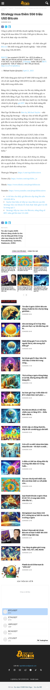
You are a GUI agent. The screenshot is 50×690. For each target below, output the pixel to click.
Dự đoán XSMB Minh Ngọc (23, 687)
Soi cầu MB (38, 687)
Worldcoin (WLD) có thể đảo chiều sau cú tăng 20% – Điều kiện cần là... (34, 412)
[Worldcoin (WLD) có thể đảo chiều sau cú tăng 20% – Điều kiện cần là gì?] (10, 416)
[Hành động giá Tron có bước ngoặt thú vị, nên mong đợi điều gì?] (10, 347)
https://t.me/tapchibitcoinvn (29, 172)
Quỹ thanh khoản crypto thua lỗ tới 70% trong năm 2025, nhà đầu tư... (34, 498)
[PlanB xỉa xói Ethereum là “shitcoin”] (10, 571)
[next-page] (26, 295)
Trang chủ (4, 8)
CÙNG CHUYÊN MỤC (19, 251)
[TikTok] (36, 670)
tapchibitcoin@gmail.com (27, 666)
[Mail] (20, 670)
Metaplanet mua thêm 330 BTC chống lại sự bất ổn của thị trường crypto (40, 270)
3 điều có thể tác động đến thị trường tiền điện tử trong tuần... (35, 463)
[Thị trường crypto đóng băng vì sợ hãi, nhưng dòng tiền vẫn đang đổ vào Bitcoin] (8, 260)
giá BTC (21, 103)
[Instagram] (14, 670)
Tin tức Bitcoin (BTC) (20, 8)
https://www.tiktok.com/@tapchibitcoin (24, 185)
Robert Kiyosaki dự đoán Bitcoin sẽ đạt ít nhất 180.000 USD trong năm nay (8, 289)
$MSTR (4, 57)
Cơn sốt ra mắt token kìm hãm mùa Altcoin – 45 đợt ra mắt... (35, 445)
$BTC (44, 62)
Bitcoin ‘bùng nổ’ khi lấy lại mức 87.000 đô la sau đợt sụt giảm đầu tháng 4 (24, 289)
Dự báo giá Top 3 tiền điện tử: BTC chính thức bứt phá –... (35, 394)
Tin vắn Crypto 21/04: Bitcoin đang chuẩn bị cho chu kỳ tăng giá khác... (35, 308)
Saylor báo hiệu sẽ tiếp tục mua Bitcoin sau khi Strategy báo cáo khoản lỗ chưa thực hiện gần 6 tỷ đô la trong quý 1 (25, 205)
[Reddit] (25, 670)
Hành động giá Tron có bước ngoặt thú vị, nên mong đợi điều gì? (34, 343)
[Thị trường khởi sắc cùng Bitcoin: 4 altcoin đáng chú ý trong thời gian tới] (41, 280)
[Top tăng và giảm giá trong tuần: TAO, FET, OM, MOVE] (10, 553)
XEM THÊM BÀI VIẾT (24, 581)
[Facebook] (2, 27)
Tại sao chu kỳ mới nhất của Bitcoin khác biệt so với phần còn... (34, 481)
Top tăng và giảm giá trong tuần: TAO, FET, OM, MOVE (33, 548)
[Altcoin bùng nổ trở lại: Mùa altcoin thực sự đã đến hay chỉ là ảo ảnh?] (10, 330)
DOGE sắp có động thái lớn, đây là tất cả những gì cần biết (35, 428)
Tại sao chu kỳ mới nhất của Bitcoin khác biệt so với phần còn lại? (24, 269)
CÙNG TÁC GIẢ (33, 251)
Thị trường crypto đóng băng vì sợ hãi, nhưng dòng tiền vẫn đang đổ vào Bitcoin (8, 270)
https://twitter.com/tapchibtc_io (24, 179)
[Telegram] (9, 27)
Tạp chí (11, 8)
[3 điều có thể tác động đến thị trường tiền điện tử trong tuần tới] (10, 467)
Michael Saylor (34, 112)
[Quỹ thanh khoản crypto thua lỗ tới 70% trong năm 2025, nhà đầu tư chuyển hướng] (10, 502)
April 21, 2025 (28, 71)
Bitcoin (4, 47)
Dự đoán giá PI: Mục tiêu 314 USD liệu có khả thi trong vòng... (34, 360)
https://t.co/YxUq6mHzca (10, 66)
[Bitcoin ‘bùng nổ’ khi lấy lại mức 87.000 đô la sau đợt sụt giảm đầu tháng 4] (25, 280)
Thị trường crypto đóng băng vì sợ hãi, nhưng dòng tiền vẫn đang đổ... (35, 377)
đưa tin (24, 112)
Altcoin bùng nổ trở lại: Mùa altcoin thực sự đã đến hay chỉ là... (35, 326)
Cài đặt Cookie (34, 679)
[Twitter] (6, 27)
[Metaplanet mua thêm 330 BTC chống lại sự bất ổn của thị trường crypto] (41, 260)
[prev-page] (23, 295)
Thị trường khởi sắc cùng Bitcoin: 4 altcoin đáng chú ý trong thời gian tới (41, 289)
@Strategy (27, 62)
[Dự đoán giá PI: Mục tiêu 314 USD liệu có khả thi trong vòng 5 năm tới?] (10, 364)
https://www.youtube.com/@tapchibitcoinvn (27, 191)
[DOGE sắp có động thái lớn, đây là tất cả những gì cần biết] (10, 433)
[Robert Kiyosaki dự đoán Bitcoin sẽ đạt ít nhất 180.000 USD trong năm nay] (8, 280)
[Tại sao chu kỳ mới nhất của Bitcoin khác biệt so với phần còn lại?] (25, 260)
